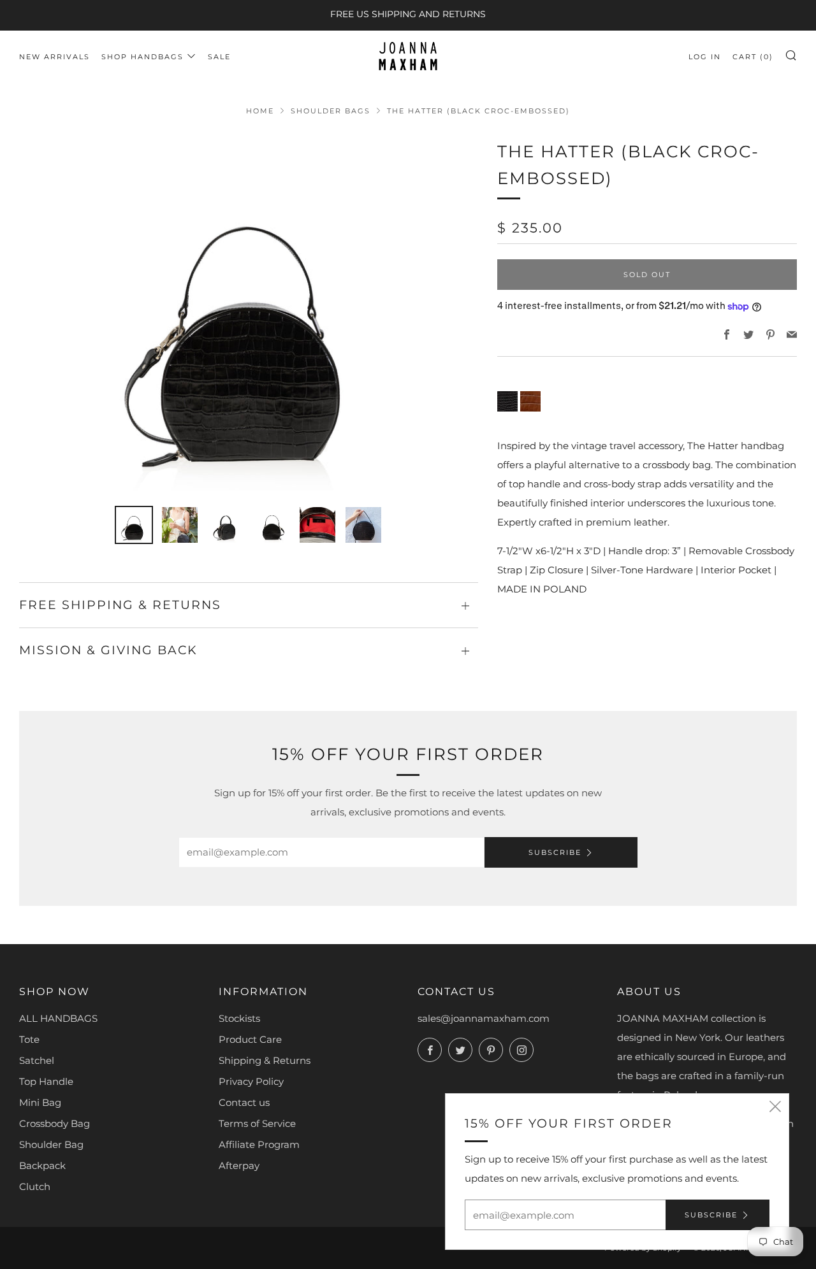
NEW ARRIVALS (54, 56)
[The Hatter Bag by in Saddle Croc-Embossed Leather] (530, 401)
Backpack (42, 1165)
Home (260, 110)
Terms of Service (257, 1123)
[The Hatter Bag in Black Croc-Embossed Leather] (507, 401)
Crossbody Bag (54, 1123)
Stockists (239, 1018)
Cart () (752, 56)
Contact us (244, 1102)
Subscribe (554, 852)
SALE (219, 56)
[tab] (134, 525)
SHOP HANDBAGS (142, 56)
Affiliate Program (259, 1144)
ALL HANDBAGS (58, 1018)
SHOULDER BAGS (330, 110)
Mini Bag (40, 1102)
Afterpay (239, 1165)
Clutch (34, 1186)
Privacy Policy (251, 1081)
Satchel (36, 1060)
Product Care (250, 1039)
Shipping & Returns (264, 1060)
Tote (29, 1039)
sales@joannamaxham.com (484, 1018)
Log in (704, 56)
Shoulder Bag (51, 1144)
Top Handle (46, 1081)
